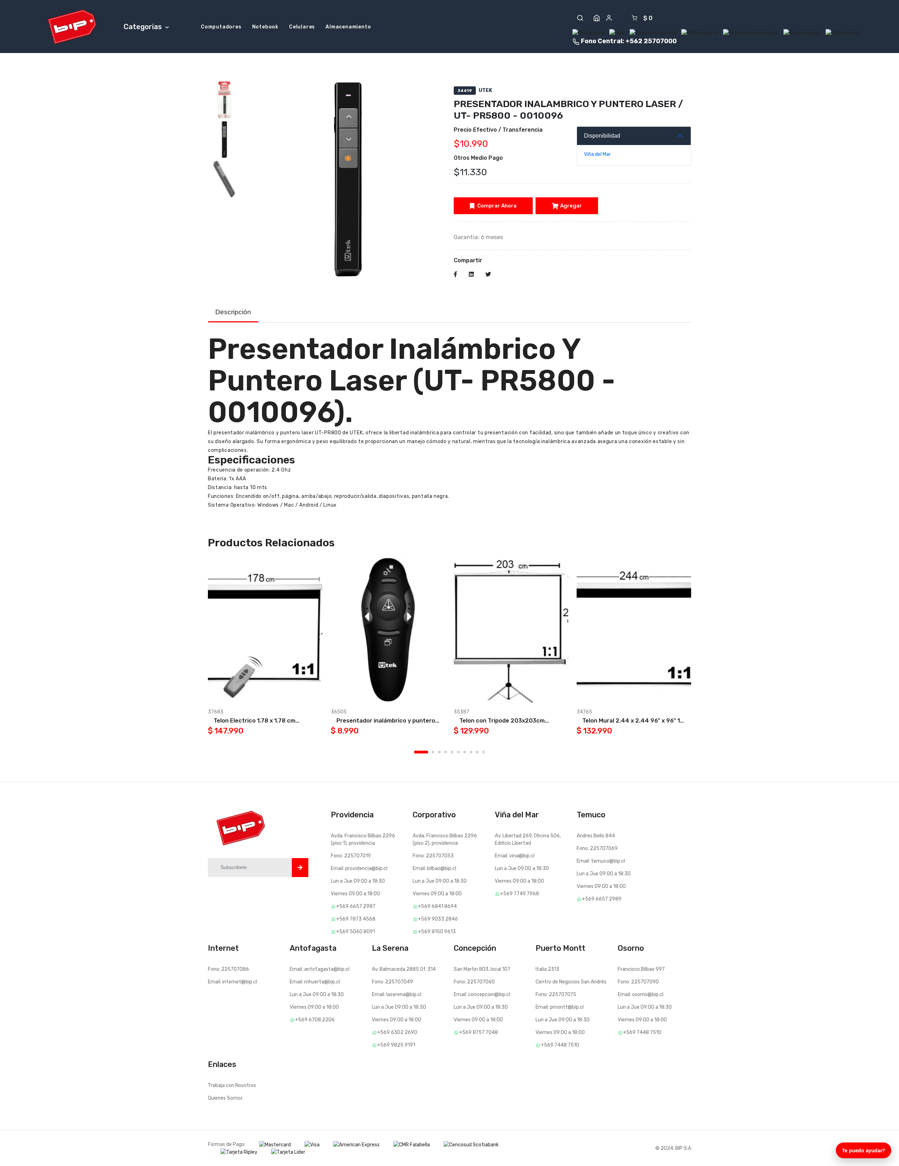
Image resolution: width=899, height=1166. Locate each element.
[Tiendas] (596, 18)
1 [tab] (421, 752)
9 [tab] (477, 752)
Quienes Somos (225, 1098)
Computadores (221, 27)
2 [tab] (433, 752)
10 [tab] (483, 752)
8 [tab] (471, 752)
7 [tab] (464, 752)
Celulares (302, 27)
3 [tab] (439, 752)
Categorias (144, 26)
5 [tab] (452, 752)
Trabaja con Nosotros (232, 1085)
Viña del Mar (597, 154)
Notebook (265, 27)
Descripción (233, 312)
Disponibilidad (602, 136)
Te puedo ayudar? (863, 1150)
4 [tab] (445, 752)
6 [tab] (458, 752)
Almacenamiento (348, 27)
